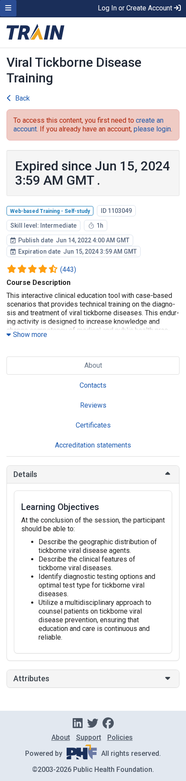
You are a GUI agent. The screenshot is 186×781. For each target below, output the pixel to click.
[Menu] (8, 8)
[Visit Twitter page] (92, 723)
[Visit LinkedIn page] (78, 723)
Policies (120, 737)
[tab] (93, 474)
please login (152, 129)
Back (22, 98)
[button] (93, 474)
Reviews (93, 405)
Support (88, 737)
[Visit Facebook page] (108, 723)
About (93, 365)
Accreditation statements (93, 445)
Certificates (93, 425)
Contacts (93, 385)
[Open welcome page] (93, 32)
